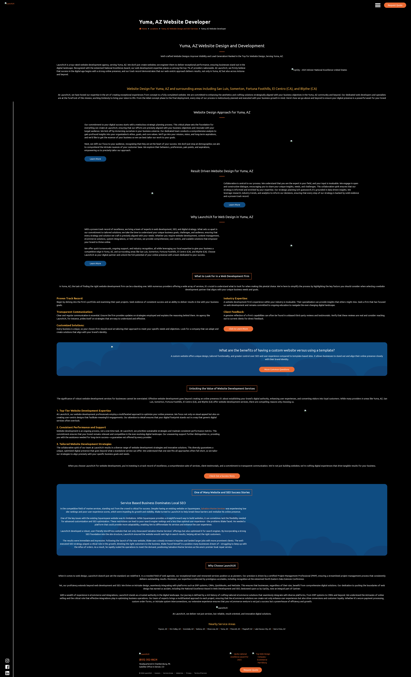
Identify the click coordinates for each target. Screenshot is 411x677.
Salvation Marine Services (213, 508)
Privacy (188, 673)
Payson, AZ (162, 629)
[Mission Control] (11, 5)
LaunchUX (148, 673)
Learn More (95, 159)
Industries (179, 673)
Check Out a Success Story (222, 476)
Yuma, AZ (224, 629)
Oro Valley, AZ (175, 629)
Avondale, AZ (188, 629)
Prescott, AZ (235, 629)
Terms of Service (200, 673)
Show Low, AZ (212, 629)
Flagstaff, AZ (247, 629)
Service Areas (168, 673)
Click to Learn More (238, 329)
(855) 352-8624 (148, 659)
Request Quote (395, 5)
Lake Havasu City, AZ (263, 629)
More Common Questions (276, 369)
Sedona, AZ (200, 629)
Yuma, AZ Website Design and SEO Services (179, 29)
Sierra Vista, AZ (279, 629)
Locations (154, 29)
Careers (157, 673)
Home (144, 29)
